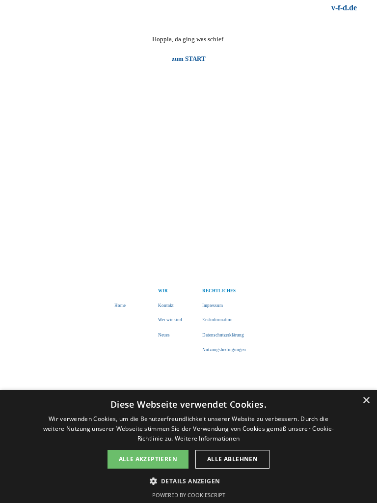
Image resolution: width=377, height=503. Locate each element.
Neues (164, 335)
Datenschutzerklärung (223, 335)
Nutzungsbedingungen (224, 349)
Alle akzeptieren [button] (148, 459)
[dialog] (188, 446)
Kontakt (166, 305)
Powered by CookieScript (188, 495)
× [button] (366, 400)
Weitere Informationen (207, 438)
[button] (188, 480)
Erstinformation (217, 319)
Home (120, 305)
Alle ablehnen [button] (232, 459)
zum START (189, 58)
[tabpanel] (278, 8)
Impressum (212, 305)
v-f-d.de (344, 7)
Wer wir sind (170, 319)
